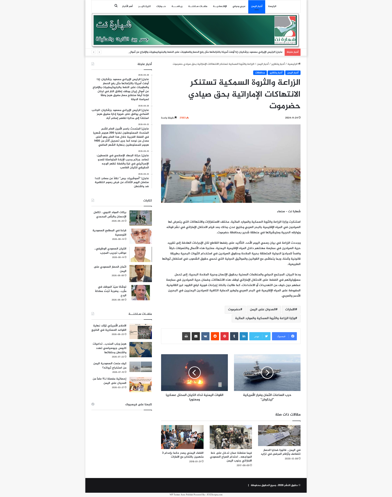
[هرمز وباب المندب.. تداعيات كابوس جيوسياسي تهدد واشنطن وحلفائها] (140, 349)
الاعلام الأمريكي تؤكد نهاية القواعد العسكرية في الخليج (108, 327)
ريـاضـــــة (177, 6)
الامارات (290, 309)
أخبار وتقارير (278, 64)
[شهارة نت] (196, 30)
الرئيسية (292, 64)
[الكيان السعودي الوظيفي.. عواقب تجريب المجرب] (140, 254)
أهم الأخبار (127, 6)
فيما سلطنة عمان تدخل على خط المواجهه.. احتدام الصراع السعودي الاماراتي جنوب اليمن (231, 457)
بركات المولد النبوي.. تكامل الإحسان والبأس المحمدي (110, 214)
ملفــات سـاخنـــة (197, 6)
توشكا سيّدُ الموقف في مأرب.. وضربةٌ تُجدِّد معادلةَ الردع (110, 291)
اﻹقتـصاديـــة (220, 6)
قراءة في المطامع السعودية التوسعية (109, 232)
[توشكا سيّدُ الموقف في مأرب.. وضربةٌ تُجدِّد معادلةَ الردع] (140, 292)
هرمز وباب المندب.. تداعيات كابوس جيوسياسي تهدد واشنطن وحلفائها (109, 348)
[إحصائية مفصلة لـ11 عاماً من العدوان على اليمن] (140, 384)
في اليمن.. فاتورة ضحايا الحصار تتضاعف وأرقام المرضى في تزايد (281, 452)
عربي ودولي (239, 6)
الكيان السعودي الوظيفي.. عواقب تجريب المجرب (110, 250)
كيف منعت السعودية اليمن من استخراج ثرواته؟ (109, 365)
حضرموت (234, 309)
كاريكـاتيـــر (144, 6)
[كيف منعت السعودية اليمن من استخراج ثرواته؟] (140, 367)
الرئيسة (272, 6)
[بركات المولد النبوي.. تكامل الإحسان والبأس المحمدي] (140, 218)
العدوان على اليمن (263, 309)
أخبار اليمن (256, 6)
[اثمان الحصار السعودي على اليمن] (140, 273)
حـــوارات (161, 6)
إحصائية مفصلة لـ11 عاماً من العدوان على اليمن (109, 380)
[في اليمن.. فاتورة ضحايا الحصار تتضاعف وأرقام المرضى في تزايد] (279, 435)
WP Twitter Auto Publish (181, 495)
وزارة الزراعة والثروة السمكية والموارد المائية (265, 318)
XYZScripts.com (215, 495)
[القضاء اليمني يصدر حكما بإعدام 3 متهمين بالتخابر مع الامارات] (182, 437)
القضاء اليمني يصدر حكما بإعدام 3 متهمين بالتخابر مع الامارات (183, 455)
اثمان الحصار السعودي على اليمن (110, 269)
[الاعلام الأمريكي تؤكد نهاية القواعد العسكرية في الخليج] (140, 331)
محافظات (260, 73)
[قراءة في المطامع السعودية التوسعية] (140, 236)
